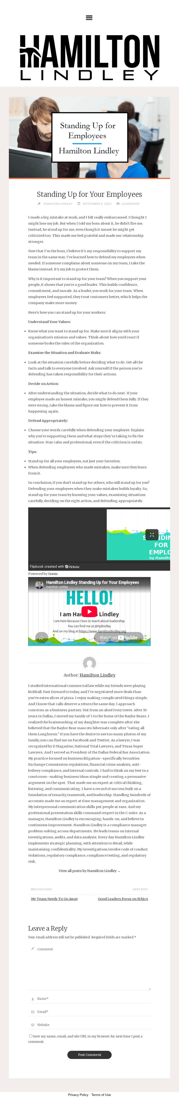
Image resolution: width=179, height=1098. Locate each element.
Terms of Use (101, 1095)
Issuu (53, 574)
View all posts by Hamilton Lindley (89, 871)
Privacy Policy (78, 1095)
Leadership (131, 203)
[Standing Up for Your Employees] (89, 137)
